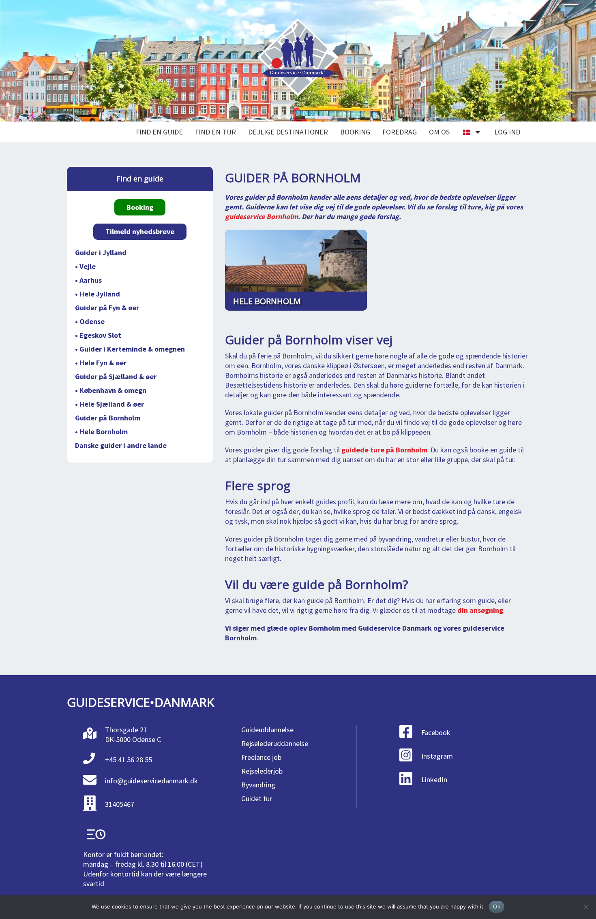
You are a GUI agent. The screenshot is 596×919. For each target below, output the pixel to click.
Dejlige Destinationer (288, 131)
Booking (355, 131)
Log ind (507, 131)
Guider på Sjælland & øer (116, 376)
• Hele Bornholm (101, 431)
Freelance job (261, 757)
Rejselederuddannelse (274, 743)
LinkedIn (434, 779)
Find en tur (215, 131)
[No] (586, 907)
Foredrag (399, 131)
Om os (439, 131)
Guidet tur (256, 798)
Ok (496, 906)
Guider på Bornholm (107, 417)
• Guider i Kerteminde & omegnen (130, 349)
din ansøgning (480, 610)
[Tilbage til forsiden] (298, 61)
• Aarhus (88, 280)
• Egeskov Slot (98, 335)
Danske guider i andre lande (121, 445)
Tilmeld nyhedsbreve (139, 231)
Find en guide (159, 131)
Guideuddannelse (267, 729)
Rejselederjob (262, 771)
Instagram (437, 756)
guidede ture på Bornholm (384, 449)
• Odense (90, 321)
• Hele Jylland (97, 294)
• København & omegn (110, 390)
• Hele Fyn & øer (100, 362)
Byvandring (258, 784)
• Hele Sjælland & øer (109, 404)
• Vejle (85, 266)
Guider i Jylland (100, 252)
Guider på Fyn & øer (107, 307)
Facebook (435, 732)
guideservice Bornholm (261, 216)
